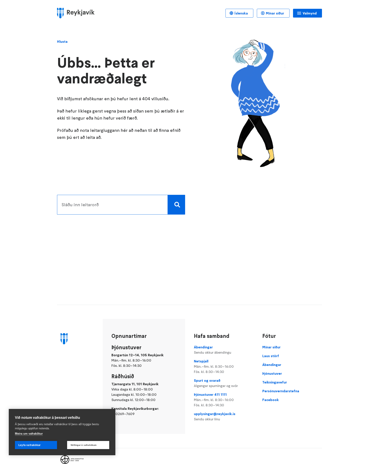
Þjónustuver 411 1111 (214, 399)
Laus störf (270, 356)
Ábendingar (212, 350)
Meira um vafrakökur (29, 433)
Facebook (270, 400)
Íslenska (241, 13)
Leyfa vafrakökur (29, 445)
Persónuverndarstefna (280, 391)
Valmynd (310, 13)
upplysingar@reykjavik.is (214, 416)
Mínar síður (275, 13)
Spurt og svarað (216, 383)
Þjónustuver (272, 373)
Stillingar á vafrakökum (84, 445)
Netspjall (214, 366)
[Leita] (176, 205)
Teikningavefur (274, 382)
